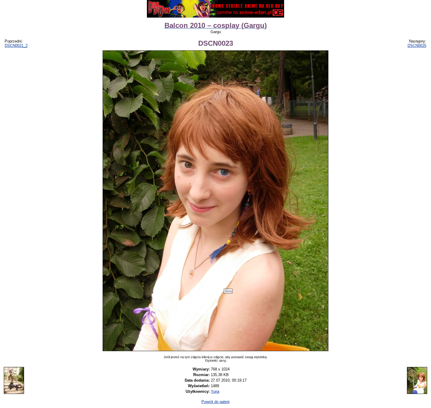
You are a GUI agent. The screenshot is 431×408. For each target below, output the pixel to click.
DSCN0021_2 (16, 45)
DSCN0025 (417, 45)
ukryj (222, 360)
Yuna (228, 291)
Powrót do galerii (215, 401)
